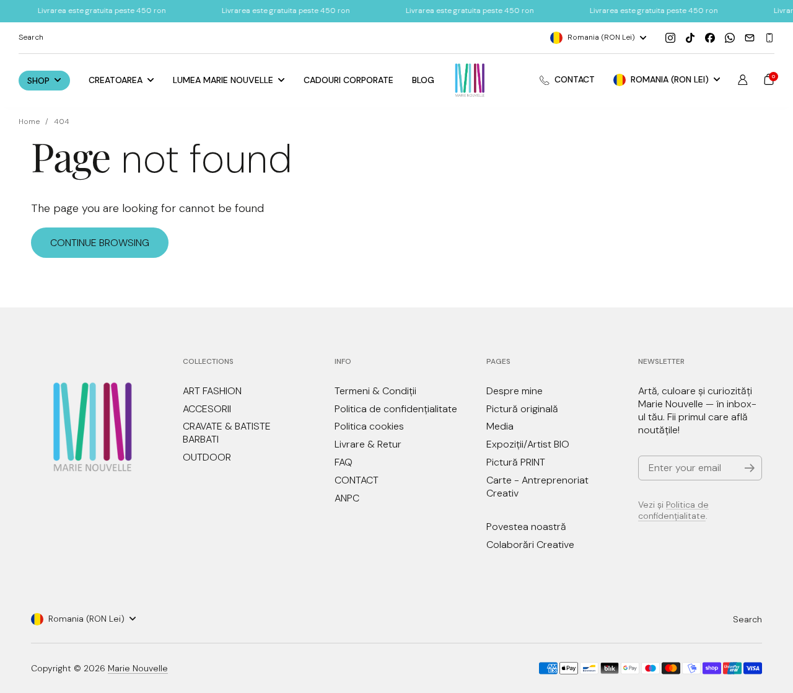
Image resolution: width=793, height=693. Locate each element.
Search (747, 619)
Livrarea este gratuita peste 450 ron (84, 10)
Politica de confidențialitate (673, 510)
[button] (768, 79)
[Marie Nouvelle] (470, 80)
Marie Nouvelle (138, 668)
